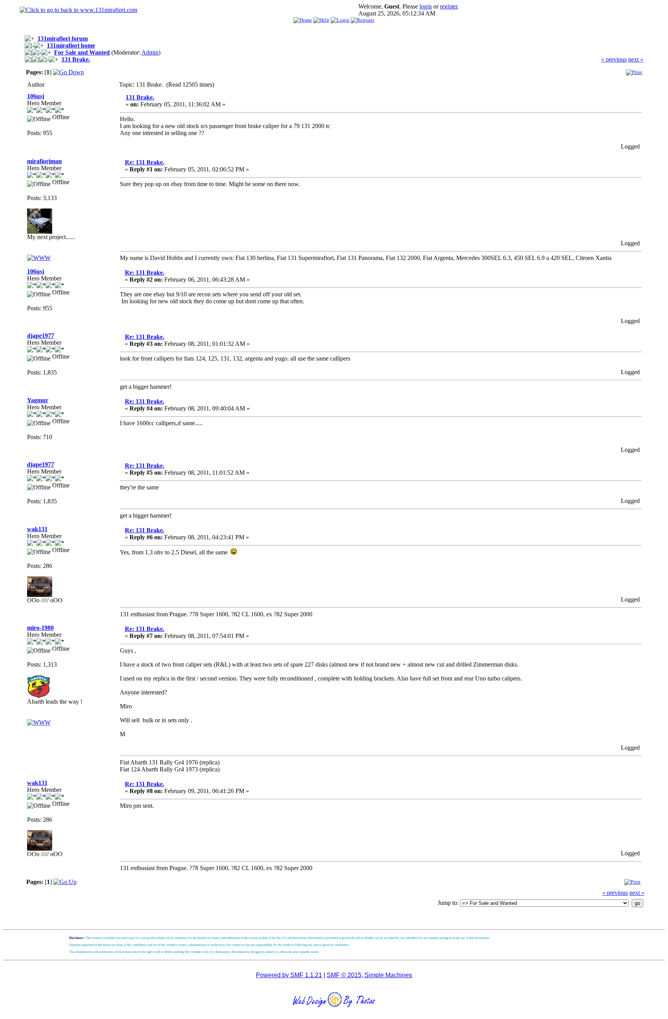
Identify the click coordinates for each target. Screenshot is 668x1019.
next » (635, 59)
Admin (149, 52)
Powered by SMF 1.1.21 (289, 975)
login (425, 6)
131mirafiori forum (62, 38)
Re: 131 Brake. (144, 162)
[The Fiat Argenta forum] (39, 258)
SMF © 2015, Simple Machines (369, 975)
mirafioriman (44, 161)
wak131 (37, 529)
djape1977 (40, 335)
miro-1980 (40, 627)
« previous (614, 59)
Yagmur (37, 400)
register (448, 6)
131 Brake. (75, 59)
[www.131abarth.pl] (39, 722)
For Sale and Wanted (82, 52)
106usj (35, 96)
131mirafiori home (71, 45)
